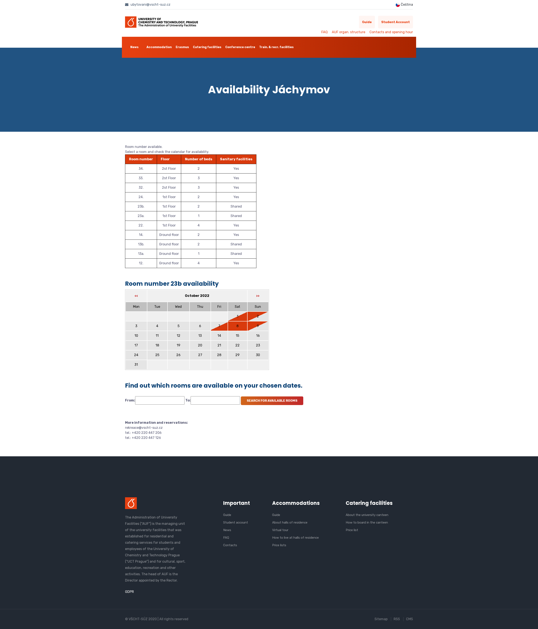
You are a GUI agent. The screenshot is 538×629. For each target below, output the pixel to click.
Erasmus (182, 47)
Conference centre (240, 47)
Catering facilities (207, 47)
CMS (409, 619)
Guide (367, 22)
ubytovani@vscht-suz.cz (150, 5)
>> (258, 296)
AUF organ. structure (348, 32)
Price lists (279, 545)
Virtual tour (280, 530)
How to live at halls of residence (295, 538)
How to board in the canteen (367, 522)
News (134, 47)
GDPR (129, 592)
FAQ (324, 32)
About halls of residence (289, 522)
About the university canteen (367, 515)
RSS (397, 619)
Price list (352, 530)
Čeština (406, 5)
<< (136, 296)
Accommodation (159, 47)
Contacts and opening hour (391, 32)
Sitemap (381, 619)
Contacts (230, 545)
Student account (395, 22)
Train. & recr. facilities (276, 47)
